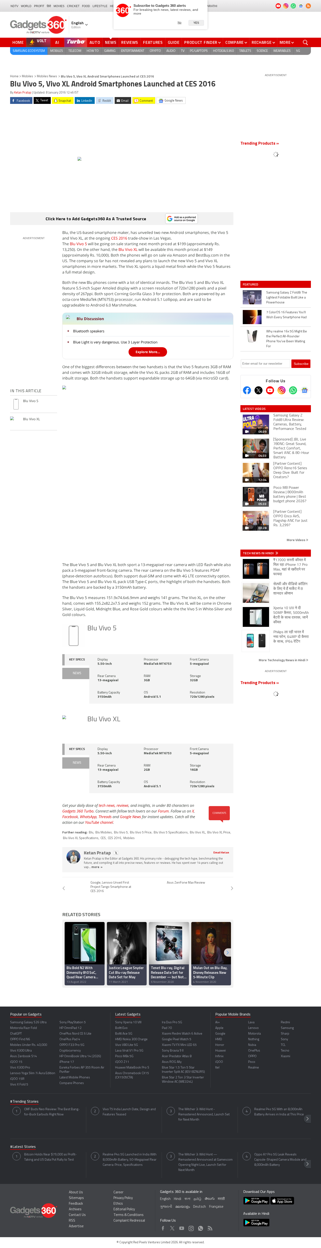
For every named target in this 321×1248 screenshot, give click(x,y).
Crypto (155, 51)
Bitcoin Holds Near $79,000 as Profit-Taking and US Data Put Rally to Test (50, 1157)
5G (298, 51)
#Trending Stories (24, 1102)
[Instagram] (282, 390)
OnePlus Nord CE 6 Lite (75, 1034)
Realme (253, 1067)
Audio (171, 51)
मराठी (221, 1199)
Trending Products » (259, 144)
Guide (174, 42)
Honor (219, 1045)
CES (103, 838)
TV (182, 51)
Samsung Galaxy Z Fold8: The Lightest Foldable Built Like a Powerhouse (286, 297)
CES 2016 (119, 238)
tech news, (108, 805)
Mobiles (56, 51)
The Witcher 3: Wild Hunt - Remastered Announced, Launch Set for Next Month (204, 1115)
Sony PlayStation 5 (72, 1022)
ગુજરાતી (166, 1207)
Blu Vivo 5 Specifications (171, 832)
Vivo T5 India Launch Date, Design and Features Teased (129, 1112)
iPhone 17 (66, 1062)
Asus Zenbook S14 (23, 1056)
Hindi (177, 1199)
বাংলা (187, 1199)
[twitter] (116, 853)
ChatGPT (16, 1034)
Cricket (73, 6)
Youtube (182, 1227)
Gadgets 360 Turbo (78, 811)
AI (57, 42)
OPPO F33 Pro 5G (71, 1045)
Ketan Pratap (22, 92)
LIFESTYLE (100, 6)
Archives (75, 1209)
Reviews (129, 42)
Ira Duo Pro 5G (172, 1022)
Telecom (74, 51)
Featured (251, 284)
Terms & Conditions (129, 1215)
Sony (284, 1039)
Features (153, 42)
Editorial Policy (124, 1209)
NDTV (14, 6)
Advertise (76, 1226)
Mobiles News (47, 76)
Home (18, 42)
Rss (209, 1227)
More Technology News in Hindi (282, 659)
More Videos (296, 539)
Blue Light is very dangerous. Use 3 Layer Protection (115, 342)
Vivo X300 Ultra (21, 1050)
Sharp (285, 1034)
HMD (218, 1039)
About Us (76, 1192)
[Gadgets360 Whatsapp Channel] (293, 390)
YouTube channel (99, 822)
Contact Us (77, 1215)
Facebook (70, 816)
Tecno (285, 1050)
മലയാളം (182, 1207)
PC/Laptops (199, 51)
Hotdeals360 (223, 51)
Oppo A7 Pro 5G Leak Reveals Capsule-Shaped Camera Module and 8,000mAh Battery (280, 1160)
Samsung (287, 1028)
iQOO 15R (17, 1079)
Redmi (285, 1022)
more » (96, 867)
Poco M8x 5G (124, 1056)
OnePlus (254, 1050)
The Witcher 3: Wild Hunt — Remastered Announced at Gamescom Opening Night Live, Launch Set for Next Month (205, 1162)
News (110, 42)
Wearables (282, 51)
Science (262, 51)
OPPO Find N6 (20, 1039)
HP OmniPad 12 (70, 1028)
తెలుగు (210, 1199)
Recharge (262, 42)
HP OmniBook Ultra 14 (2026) (80, 1056)
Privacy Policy (123, 1198)
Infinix (219, 1056)
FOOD (86, 6)
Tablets (245, 51)
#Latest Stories (23, 1147)
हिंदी (49, 6)
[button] (227, 952)
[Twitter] (258, 390)
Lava (251, 1022)
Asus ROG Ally (172, 1062)
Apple (219, 1028)
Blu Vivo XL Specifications (80, 838)
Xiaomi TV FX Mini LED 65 (179, 1045)
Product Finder (200, 42)
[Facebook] (247, 390)
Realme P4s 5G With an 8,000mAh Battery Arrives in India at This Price (279, 1112)
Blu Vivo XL (127, 249)
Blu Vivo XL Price (218, 832)
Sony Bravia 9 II (173, 1050)
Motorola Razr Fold (23, 1028)
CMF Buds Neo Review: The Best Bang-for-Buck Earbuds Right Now (52, 1112)
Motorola (254, 1034)
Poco (251, 1062)
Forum (163, 811)
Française (216, 1207)
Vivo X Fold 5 (19, 1084)
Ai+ (217, 1022)
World (26, 6)
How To (93, 51)
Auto (95, 42)
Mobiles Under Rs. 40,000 (28, 1045)
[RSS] (308, 5)
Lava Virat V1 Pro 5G (129, 1050)
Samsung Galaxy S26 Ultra (28, 1022)
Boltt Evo (121, 1028)
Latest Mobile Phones (74, 1077)
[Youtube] (270, 390)
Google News (130, 816)
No (179, 22)
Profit (39, 6)
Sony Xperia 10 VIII (128, 1022)
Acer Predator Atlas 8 (177, 1056)
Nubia (252, 1045)
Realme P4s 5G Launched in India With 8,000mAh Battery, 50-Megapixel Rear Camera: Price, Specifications (130, 1160)
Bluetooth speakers (88, 331)
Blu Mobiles (103, 832)
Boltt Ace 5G (123, 1034)
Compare (234, 42)
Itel (217, 1067)
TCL (283, 1045)
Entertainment (132, 51)
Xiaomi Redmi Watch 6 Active (182, 1034)
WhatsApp (88, 816)
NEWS (77, 673)
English (165, 1199)
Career (118, 1192)
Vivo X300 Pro (20, 1067)
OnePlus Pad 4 (69, 1039)
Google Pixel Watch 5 (176, 1039)
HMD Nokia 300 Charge (131, 1039)
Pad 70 (167, 1028)
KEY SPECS (77, 659)
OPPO (252, 1056)
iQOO (219, 1062)
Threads (105, 816)
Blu (91, 832)
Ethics (118, 1204)
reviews (123, 805)
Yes (196, 22)
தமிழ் (197, 1199)
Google (220, 1034)
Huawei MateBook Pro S (132, 1067)
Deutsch (199, 1207)
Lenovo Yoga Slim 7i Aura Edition (32, 1073)
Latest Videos (254, 408)
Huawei (220, 1050)
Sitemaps (76, 1198)
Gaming (110, 51)
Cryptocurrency (70, 1050)
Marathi (211, 6)
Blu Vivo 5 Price (141, 832)
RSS (72, 1221)
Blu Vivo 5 (78, 243)
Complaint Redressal (129, 1221)
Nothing (253, 1039)
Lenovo (253, 1028)
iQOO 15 (16, 1062)
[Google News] (305, 390)
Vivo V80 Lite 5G (126, 1045)
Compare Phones (71, 1083)
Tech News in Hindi (258, 553)
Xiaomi (285, 1056)
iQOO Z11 (122, 1062)
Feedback (76, 1204)
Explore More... (148, 352)
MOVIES (59, 6)
